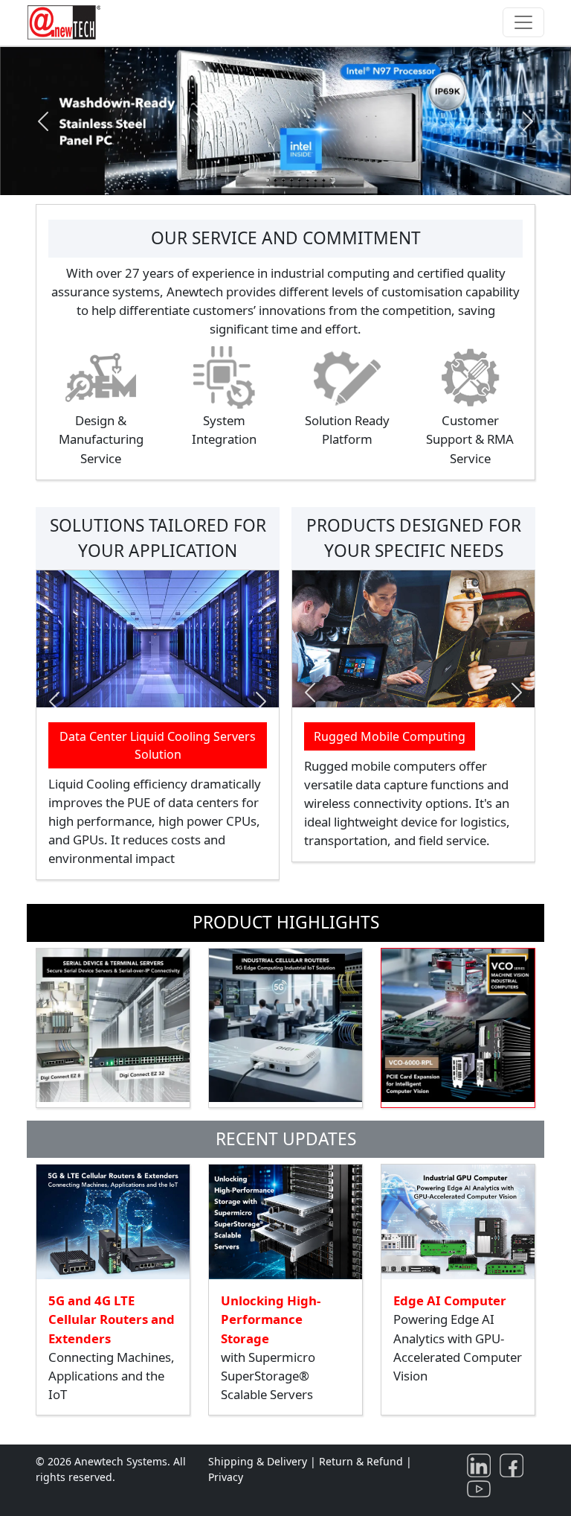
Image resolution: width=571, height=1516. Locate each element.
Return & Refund (362, 1461)
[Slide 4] (312, 174)
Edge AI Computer (449, 1300)
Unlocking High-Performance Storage (270, 1319)
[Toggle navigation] (523, 22)
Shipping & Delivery (257, 1461)
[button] (43, 121)
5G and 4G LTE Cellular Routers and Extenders (111, 1319)
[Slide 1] (232, 174)
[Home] (67, 22)
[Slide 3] (285, 174)
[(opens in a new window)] (482, 1464)
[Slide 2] (259, 174)
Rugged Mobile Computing (389, 736)
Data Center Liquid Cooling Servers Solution (157, 745)
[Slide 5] (339, 174)
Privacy (225, 1477)
